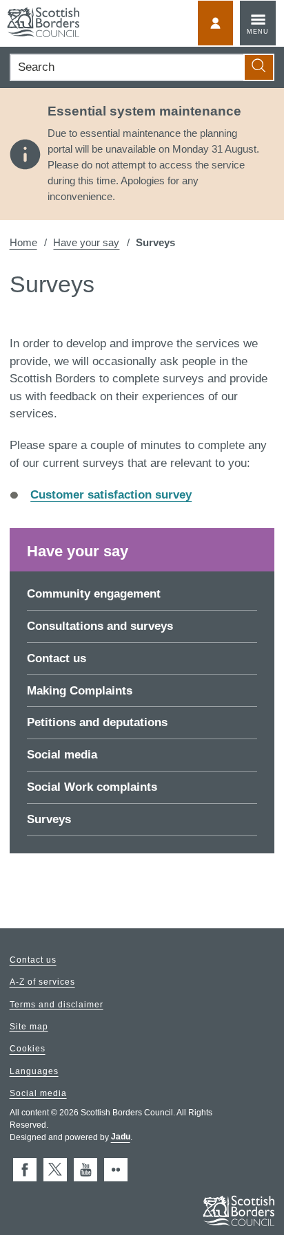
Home (23, 242)
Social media (62, 754)
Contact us (56, 658)
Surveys (49, 819)
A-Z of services (42, 982)
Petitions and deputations (97, 722)
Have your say (86, 242)
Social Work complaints (92, 787)
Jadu (120, 1137)
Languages (34, 1071)
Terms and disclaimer (56, 1004)
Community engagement (94, 593)
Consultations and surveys (100, 626)
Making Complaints (79, 690)
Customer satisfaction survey (111, 494)
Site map (29, 1026)
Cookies (27, 1049)
